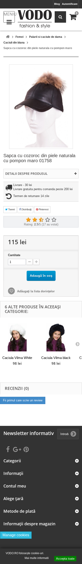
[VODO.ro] (34, 19)
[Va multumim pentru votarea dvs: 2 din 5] (34, 219)
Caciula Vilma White (17, 358)
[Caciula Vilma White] (17, 337)
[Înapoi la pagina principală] (7, 37)
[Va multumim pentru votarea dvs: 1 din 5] (28, 219)
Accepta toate (65, 558)
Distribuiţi (26, 209)
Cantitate (14, 255)
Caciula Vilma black (56, 358)
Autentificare (69, 4)
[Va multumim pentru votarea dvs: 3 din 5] (41, 219)
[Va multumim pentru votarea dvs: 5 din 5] (53, 219)
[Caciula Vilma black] (56, 337)
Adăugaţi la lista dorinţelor (35, 291)
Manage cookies (16, 535)
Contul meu (14, 486)
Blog (57, 4)
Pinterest (43, 209)
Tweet (11, 209)
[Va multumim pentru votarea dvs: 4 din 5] (47, 219)
